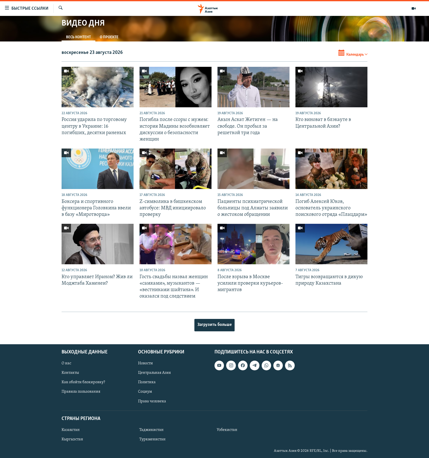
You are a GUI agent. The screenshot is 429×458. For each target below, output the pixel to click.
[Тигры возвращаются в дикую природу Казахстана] (331, 244)
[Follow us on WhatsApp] (266, 365)
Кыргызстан (72, 439)
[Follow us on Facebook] (243, 365)
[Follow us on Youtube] (219, 365)
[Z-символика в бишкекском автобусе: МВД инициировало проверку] (176, 169)
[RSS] (289, 365)
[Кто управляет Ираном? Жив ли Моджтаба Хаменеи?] (98, 244)
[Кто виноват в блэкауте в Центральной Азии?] (331, 87)
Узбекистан (227, 430)
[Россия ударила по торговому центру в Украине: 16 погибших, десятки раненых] (98, 87)
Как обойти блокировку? (83, 382)
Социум (145, 392)
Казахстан (71, 430)
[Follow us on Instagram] (231, 365)
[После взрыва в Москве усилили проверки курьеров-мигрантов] (253, 244)
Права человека (152, 401)
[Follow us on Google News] (278, 365)
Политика (147, 382)
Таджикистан (151, 430)
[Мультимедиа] (413, 8)
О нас (66, 363)
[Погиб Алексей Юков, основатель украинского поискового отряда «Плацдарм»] (331, 169)
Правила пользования (81, 392)
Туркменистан (152, 439)
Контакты (70, 373)
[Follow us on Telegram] (254, 365)
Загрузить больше (214, 325)
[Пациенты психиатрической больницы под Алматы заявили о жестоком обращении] (253, 169)
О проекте (109, 37)
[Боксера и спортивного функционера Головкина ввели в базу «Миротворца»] (98, 169)
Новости (145, 363)
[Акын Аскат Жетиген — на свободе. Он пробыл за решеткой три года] (253, 87)
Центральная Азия (154, 373)
